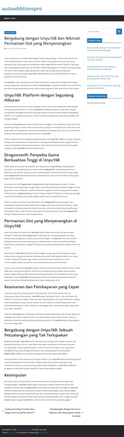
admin (25, 48)
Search (119, 31)
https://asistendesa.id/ (13, 58)
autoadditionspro (22, 8)
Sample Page (9, 18)
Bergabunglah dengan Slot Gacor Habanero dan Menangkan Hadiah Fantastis (65, 412)
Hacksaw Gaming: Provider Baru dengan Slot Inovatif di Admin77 (20, 411)
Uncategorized (10, 32)
